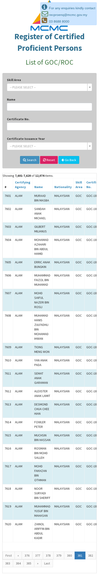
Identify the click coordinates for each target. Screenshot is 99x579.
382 (90, 555)
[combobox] (49, 87)
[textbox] (48, 87)
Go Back (70, 160)
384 (18, 563)
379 (58, 555)
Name (11, 99)
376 (27, 555)
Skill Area (14, 80)
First (9, 555)
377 (37, 555)
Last (47, 563)
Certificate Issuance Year (26, 139)
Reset (50, 160)
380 (69, 555)
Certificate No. (18, 119)
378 (48, 555)
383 (7, 563)
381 (80, 555)
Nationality (63, 187)
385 (28, 563)
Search (31, 160)
